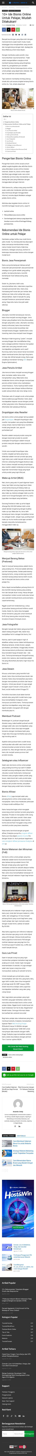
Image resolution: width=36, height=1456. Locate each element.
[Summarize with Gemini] (19, 34)
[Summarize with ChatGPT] (13, 34)
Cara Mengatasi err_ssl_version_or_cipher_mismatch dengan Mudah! (23, 1267)
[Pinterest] (13, 30)
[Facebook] (4, 30)
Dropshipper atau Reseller (13, 132)
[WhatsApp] (18, 30)
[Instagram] (16, 1126)
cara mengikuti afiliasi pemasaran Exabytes (17, 841)
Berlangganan (29, 1434)
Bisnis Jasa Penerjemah (12, 126)
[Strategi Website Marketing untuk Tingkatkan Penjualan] (7, 1153)
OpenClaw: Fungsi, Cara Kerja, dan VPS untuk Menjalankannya (16, 1355)
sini (3, 844)
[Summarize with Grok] (22, 34)
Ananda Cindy (10, 25)
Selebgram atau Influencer (14, 145)
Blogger (8, 128)
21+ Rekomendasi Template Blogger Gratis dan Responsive (15, 1290)
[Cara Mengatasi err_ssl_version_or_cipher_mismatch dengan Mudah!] (7, 1267)
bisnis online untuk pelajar (15, 1054)
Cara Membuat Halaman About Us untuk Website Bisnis (22, 1143)
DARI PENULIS (21, 1136)
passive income (22, 836)
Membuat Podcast (11, 143)
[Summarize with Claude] (16, 34)
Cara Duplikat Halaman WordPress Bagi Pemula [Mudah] (10, 1089)
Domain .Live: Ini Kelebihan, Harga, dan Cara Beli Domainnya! (22, 1247)
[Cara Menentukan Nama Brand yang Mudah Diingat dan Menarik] (7, 1162)
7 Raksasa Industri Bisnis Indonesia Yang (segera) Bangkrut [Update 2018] (17, 1300)
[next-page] (6, 1170)
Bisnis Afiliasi (10, 147)
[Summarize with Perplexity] (25, 34)
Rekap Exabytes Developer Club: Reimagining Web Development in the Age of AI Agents (16, 1375)
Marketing (11, 7)
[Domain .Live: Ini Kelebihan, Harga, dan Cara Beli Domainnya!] (7, 1247)
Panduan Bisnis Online (22, 7)
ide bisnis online (7, 1057)
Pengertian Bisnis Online (11, 122)
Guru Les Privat (11, 151)
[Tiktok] (11, 1416)
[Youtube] (19, 1416)
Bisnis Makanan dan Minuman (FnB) (17, 149)
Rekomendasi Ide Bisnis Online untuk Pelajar (17, 124)
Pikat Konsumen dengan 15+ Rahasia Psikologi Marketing (26, 1089)
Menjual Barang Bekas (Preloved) (15, 137)
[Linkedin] (20, 1126)
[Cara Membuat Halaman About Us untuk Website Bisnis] (7, 1143)
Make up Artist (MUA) (12, 134)
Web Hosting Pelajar (19, 1024)
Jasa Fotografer (10, 139)
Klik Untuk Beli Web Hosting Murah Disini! (18, 1047)
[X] (9, 30)
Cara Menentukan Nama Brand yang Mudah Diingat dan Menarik (23, 1163)
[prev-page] (3, 1170)
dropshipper (9, 420)
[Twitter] (15, 1416)
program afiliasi (26, 833)
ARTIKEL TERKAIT (8, 1136)
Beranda (4, 7)
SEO (25, 360)
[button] (3, 2)
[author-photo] (18, 1109)
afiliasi (9, 796)
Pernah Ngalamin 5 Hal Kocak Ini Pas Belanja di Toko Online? (15, 1309)
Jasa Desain (9, 141)
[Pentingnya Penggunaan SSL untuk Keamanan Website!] (7, 1257)
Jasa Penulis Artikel (11, 130)
